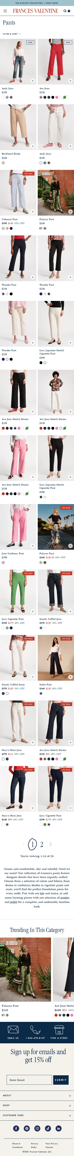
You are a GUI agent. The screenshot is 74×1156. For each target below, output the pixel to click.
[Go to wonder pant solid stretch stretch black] (11, 293)
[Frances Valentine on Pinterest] (29, 1128)
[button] (69, 11)
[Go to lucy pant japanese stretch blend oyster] (44, 362)
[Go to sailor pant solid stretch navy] (41, 693)
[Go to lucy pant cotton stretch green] (7, 627)
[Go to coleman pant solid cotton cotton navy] (11, 228)
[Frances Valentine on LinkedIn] (60, 1128)
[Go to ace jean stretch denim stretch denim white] (60, 97)
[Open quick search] (65, 10)
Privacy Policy (34, 1145)
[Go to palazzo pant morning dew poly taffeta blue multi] (41, 228)
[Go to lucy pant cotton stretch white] (3, 627)
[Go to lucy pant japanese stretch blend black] (41, 362)
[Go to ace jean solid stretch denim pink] (56, 97)
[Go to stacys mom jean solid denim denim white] (3, 759)
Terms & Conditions (17, 1145)
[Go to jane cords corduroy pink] (3, 562)
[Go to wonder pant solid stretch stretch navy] (3, 293)
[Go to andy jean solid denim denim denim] (7, 97)
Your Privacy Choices (51, 1145)
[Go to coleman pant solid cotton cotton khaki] (7, 228)
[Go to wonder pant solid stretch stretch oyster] (7, 293)
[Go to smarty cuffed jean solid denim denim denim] (41, 627)
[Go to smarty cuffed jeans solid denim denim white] (44, 627)
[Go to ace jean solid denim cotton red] (41, 97)
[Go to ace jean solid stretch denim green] (64, 97)
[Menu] (5, 11)
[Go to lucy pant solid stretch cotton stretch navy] (11, 627)
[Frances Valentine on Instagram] (39, 1128)
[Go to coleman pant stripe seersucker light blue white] (3, 228)
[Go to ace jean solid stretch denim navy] (48, 97)
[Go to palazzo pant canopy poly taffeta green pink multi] (44, 228)
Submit (61, 1080)
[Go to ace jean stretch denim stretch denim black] (52, 97)
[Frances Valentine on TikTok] (50, 1128)
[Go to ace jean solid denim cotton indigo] (44, 97)
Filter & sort (10, 34)
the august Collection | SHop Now (36, 3)
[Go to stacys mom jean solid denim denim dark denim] (7, 759)
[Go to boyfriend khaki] (3, 162)
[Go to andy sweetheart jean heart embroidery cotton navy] (11, 97)
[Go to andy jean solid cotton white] (3, 97)
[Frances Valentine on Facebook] (18, 1128)
